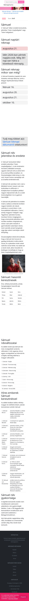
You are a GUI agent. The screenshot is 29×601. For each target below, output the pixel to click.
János (14, 572)
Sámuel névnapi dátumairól (11, 143)
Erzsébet (14, 555)
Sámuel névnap (6, 11)
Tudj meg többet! (13, 598)
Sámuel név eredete (17, 11)
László (14, 566)
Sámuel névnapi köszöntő (11, 13)
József (14, 575)
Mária (14, 552)
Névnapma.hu (8, 5)
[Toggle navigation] (23, 4)
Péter (14, 569)
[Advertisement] (14, 122)
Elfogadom (23, 597)
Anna (14, 558)
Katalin (14, 549)
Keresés (21, 2)
